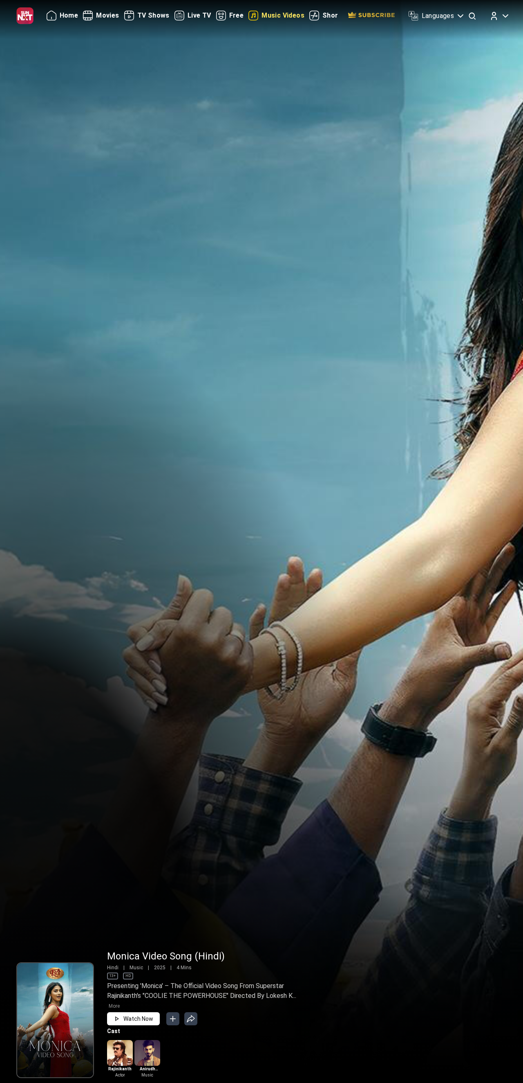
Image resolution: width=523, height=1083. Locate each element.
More (114, 1006)
